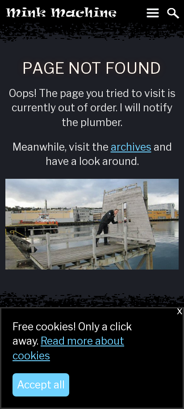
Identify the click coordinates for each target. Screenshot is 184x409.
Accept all (41, 385)
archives (131, 147)
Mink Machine (67, 15)
